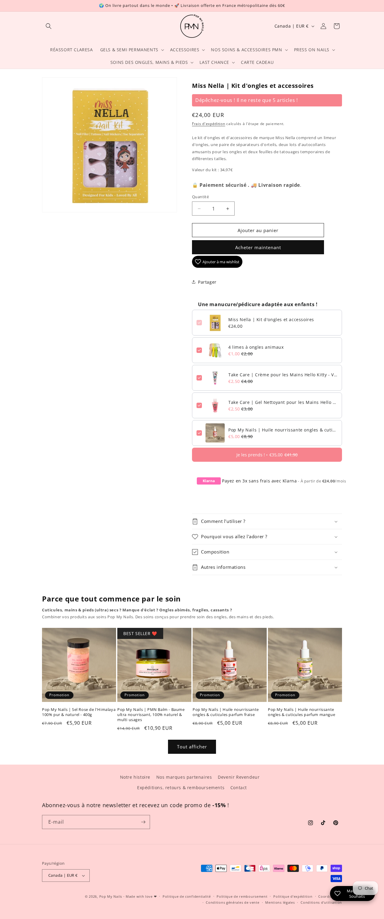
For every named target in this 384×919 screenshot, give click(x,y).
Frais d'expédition (208, 123)
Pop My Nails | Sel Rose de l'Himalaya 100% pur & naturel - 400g (79, 712)
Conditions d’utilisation (321, 902)
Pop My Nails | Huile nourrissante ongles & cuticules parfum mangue (301, 712)
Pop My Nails (110, 896)
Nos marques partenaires (184, 777)
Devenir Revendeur (239, 777)
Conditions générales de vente (232, 902)
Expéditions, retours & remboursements (180, 787)
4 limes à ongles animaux (256, 347)
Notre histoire (135, 777)
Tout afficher (192, 747)
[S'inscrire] (143, 822)
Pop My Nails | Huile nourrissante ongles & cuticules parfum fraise (283, 430)
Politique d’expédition (292, 896)
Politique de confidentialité (187, 896)
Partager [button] (207, 282)
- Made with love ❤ (140, 896)
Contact (238, 787)
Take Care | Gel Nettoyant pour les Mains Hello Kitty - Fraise (283, 402)
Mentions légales (280, 902)
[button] (48, 26)
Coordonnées (330, 896)
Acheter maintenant (258, 247)
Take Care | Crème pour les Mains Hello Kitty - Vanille (283, 374)
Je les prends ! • (267, 455)
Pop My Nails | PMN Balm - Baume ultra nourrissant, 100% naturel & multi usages (151, 714)
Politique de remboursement (242, 896)
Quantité (200, 196)
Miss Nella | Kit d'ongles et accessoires (271, 319)
